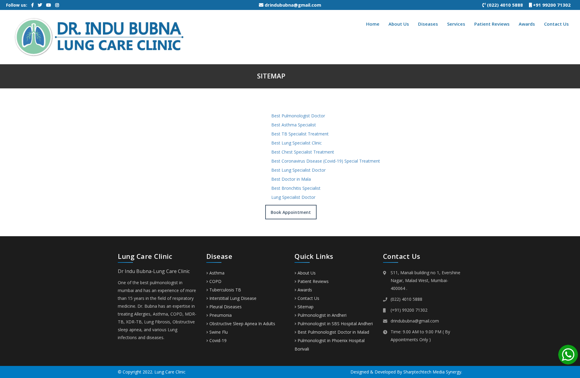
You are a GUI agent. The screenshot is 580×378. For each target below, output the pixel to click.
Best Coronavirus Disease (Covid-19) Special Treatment (325, 161)
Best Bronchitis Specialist (296, 188)
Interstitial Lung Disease (232, 298)
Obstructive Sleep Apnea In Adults (241, 323)
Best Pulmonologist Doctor (298, 116)
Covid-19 (217, 340)
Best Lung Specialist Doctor (298, 170)
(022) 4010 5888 (507, 5)
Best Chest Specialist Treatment (302, 152)
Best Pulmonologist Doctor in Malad (333, 332)
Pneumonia (220, 315)
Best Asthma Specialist (293, 125)
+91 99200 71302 (553, 5)
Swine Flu (218, 332)
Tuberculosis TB (224, 290)
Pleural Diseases (225, 307)
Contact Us (556, 24)
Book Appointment (291, 212)
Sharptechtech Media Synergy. (432, 372)
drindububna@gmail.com (292, 5)
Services (456, 24)
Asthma (216, 273)
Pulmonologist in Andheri (322, 315)
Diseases (428, 24)
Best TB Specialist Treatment (300, 134)
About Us (398, 24)
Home (372, 24)
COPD (214, 281)
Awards (527, 24)
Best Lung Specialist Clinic (296, 143)
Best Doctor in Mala (291, 179)
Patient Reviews (492, 24)
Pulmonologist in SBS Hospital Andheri (335, 323)
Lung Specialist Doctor (293, 197)
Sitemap (306, 307)
